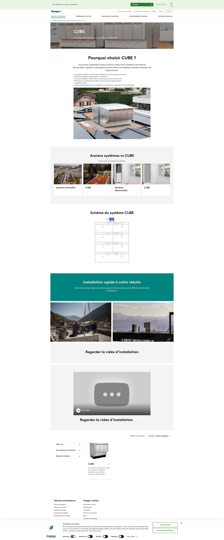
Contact (169, 11)
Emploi (154, 11)
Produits (54, 20)
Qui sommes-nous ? (89, 504)
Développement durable (62, 516)
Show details (131, 536)
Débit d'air (59, 444)
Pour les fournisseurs (90, 513)
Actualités (86, 510)
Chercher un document (142, 11)
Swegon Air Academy (90, 518)
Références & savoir (60, 507)
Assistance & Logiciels (61, 513)
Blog (84, 516)
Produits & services (60, 510)
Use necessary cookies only (165, 530)
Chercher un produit (125, 11)
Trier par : (151, 436)
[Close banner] (181, 523)
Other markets (161, 4)
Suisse (160, 11)
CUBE (83, 20)
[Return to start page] (56, 11)
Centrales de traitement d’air (74, 20)
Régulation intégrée (63, 456)
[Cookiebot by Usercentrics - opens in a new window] (51, 536)
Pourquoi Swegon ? (60, 504)
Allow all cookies (165, 525)
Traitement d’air (62, 20)
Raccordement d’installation (66, 450)
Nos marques (87, 507)
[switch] (90, 536)
